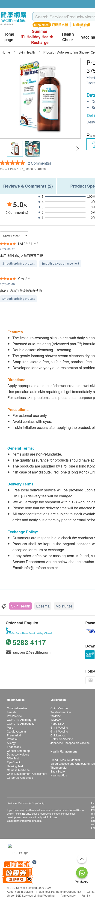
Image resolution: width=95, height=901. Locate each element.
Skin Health (20, 606)
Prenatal (12, 739)
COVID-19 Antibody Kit (21, 723)
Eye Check (14, 762)
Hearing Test (15, 766)
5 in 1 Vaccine (59, 727)
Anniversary (68, 895)
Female (11, 712)
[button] (77, 148)
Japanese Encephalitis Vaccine (70, 743)
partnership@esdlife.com (28, 820)
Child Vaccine (59, 708)
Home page (8, 36)
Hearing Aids (58, 775)
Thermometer (58, 767)
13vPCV (55, 719)
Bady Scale (57, 771)
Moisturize (64, 606)
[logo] (13, 25)
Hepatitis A (57, 723)
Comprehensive (17, 708)
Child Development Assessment (27, 774)
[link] (18, 852)
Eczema (43, 606)
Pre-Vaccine (14, 716)
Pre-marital (14, 735)
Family (86, 895)
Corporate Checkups (20, 777)
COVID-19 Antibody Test (22, 719)
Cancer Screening (18, 751)
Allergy (11, 743)
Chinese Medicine (18, 770)
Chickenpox (57, 735)
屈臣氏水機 (60, 24)
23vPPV (55, 716)
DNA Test (13, 758)
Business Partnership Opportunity (60, 891)
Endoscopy (14, 747)
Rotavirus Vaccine (61, 739)
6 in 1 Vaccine (59, 731)
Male (10, 727)
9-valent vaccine (60, 712)
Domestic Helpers (18, 754)
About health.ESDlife (20, 891)
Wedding (49, 895)
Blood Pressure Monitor (65, 760)
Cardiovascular (16, 731)
